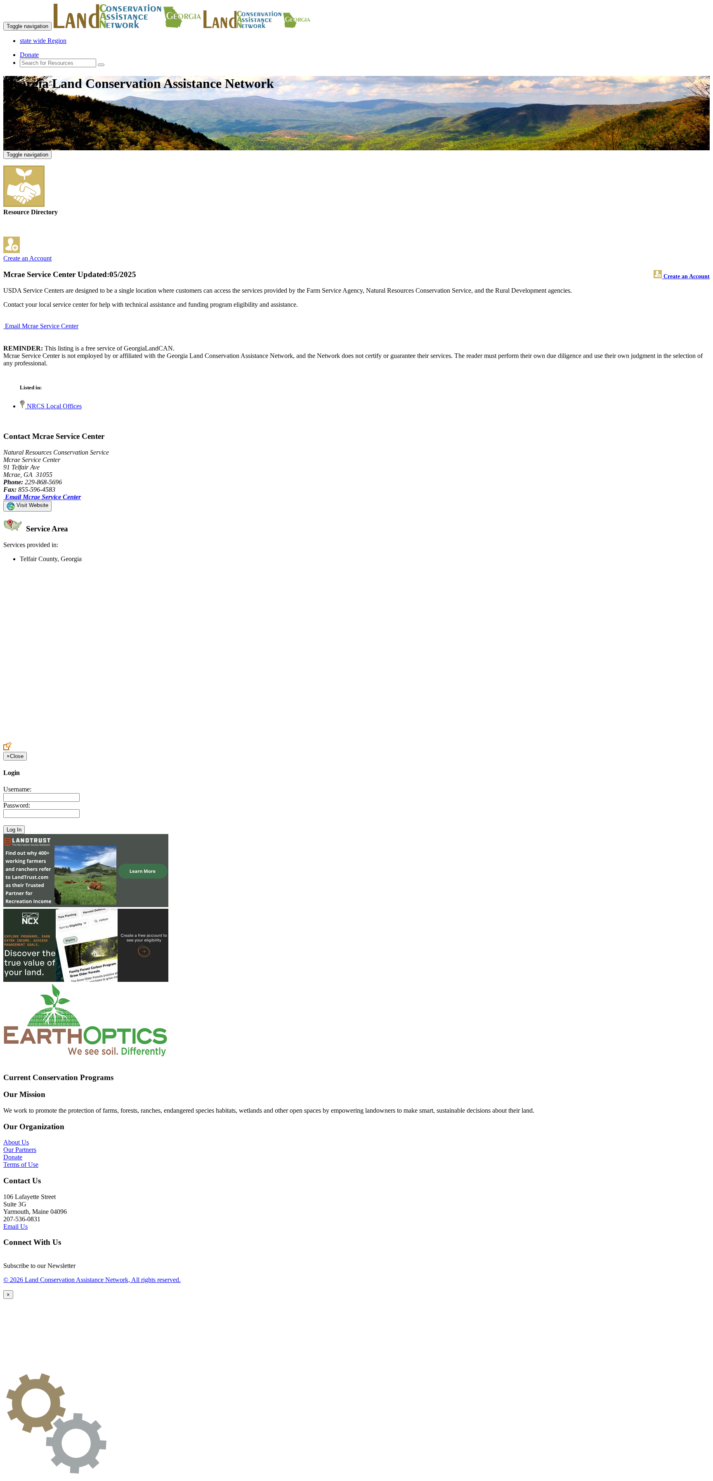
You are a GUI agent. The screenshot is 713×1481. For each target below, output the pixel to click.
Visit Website (31, 505)
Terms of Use (20, 1164)
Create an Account (27, 258)
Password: (16, 805)
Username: (17, 789)
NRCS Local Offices (53, 406)
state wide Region (43, 40)
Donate (29, 54)
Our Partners (19, 1149)
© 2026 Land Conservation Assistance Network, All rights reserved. (92, 1279)
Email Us (15, 1226)
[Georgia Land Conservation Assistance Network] (127, 25)
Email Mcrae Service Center (41, 325)
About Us (16, 1142)
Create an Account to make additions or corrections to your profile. (90, 738)
